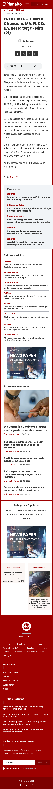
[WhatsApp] (35, 53)
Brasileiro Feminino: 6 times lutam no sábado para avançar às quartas (25, 328)
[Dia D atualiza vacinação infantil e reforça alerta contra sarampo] (26, 406)
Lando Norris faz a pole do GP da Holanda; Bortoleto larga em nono (28, 198)
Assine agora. (42, 762)
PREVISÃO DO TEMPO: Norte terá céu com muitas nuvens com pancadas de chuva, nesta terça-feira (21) (13, 577)
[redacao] (20, 41)
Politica (11, 228)
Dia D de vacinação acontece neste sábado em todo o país (26, 318)
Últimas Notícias (14, 10)
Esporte (11, 194)
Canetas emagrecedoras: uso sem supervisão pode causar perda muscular (28, 220)
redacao (30, 41)
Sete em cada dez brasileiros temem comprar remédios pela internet (24, 489)
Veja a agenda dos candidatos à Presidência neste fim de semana (24, 232)
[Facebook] (17, 53)
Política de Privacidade (29, 768)
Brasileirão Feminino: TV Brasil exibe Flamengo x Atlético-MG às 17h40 (25, 243)
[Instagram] (26, 785)
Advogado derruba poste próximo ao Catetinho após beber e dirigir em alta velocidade (39, 604)
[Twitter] (23, 53)
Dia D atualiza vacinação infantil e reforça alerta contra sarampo (29, 209)
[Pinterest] (29, 53)
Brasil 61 (14, 177)
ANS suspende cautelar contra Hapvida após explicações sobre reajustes (25, 339)
